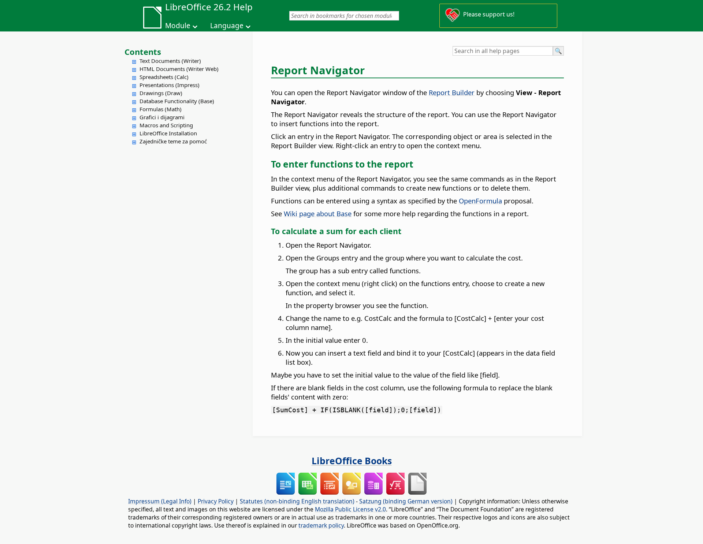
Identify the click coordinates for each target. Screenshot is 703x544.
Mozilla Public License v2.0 (350, 509)
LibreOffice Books (352, 460)
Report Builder (452, 92)
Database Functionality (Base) (177, 101)
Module (177, 25)
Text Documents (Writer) (170, 60)
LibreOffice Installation (168, 133)
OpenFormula (480, 200)
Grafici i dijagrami (162, 117)
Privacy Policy (216, 501)
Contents (142, 51)
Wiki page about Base (318, 213)
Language (226, 25)
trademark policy (321, 525)
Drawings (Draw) (161, 93)
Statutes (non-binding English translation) (297, 501)
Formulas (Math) (161, 109)
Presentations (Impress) (170, 85)
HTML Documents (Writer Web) (179, 68)
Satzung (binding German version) (406, 501)
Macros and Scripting (166, 125)
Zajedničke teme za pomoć (173, 141)
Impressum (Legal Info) (159, 501)
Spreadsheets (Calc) (164, 76)
